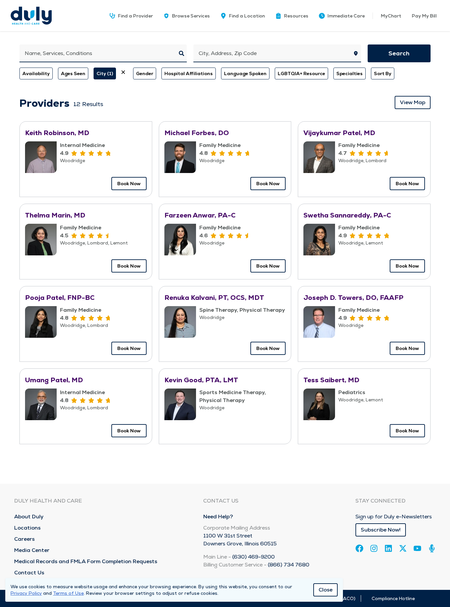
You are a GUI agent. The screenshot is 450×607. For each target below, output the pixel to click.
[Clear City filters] (123, 72)
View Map (412, 102)
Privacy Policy (26, 593)
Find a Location (247, 16)
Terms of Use (68, 593)
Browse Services (191, 16)
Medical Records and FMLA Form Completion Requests (85, 561)
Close (325, 589)
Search (398, 53)
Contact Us (29, 572)
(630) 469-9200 (253, 556)
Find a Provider (135, 16)
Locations (27, 527)
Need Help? (218, 516)
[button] (292, 16)
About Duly (28, 516)
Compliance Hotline (393, 598)
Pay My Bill (424, 16)
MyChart (391, 16)
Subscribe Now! (381, 529)
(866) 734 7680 (288, 564)
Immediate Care (346, 16)
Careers (24, 538)
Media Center (31, 550)
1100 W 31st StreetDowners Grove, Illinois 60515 (240, 539)
